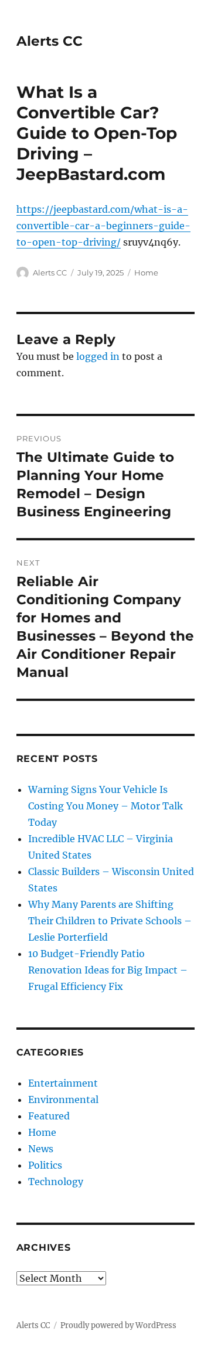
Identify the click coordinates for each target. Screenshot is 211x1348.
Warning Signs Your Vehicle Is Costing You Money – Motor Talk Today (105, 806)
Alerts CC (49, 41)
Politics (45, 1165)
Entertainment (63, 1083)
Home (146, 272)
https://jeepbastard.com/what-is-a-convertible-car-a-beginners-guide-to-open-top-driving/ (103, 225)
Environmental (63, 1099)
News (40, 1149)
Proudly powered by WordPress (118, 1325)
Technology (55, 1181)
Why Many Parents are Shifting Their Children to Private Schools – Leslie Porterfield (110, 920)
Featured (49, 1116)
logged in (98, 356)
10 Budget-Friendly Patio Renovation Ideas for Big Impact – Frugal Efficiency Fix (108, 970)
